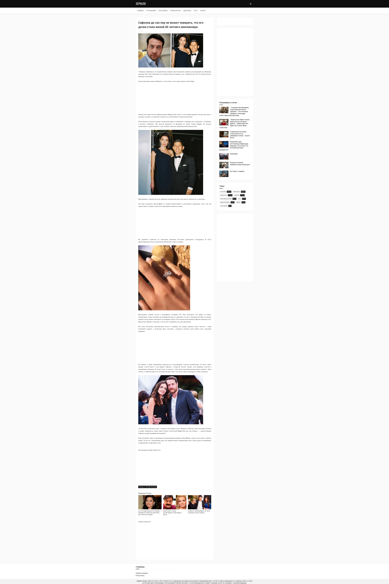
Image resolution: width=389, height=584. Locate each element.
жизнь (238, 202)
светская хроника (226, 199)
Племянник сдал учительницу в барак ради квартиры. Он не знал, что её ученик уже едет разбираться (233, 145)
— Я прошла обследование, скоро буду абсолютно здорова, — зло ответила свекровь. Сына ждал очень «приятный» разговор (234, 111)
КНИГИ (203, 10)
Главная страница (142, 573)
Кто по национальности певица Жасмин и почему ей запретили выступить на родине (148, 512)
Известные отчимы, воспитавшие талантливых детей (172, 512)
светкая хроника (151, 487)
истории (223, 191)
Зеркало (141, 4)
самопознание (225, 202)
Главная (140, 10)
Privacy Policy (140, 575)
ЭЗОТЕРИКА (163, 10)
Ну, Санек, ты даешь (237, 171)
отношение (223, 206)
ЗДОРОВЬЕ (187, 10)
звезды (141, 487)
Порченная (234, 154)
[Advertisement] (174, 99)
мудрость (223, 195)
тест (239, 199)
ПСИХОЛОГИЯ (175, 10)
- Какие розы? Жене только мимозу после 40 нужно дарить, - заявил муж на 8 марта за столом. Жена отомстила (234, 123)
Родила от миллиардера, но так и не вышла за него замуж (199, 512)
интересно (236, 191)
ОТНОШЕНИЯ (151, 10)
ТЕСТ (196, 10)
